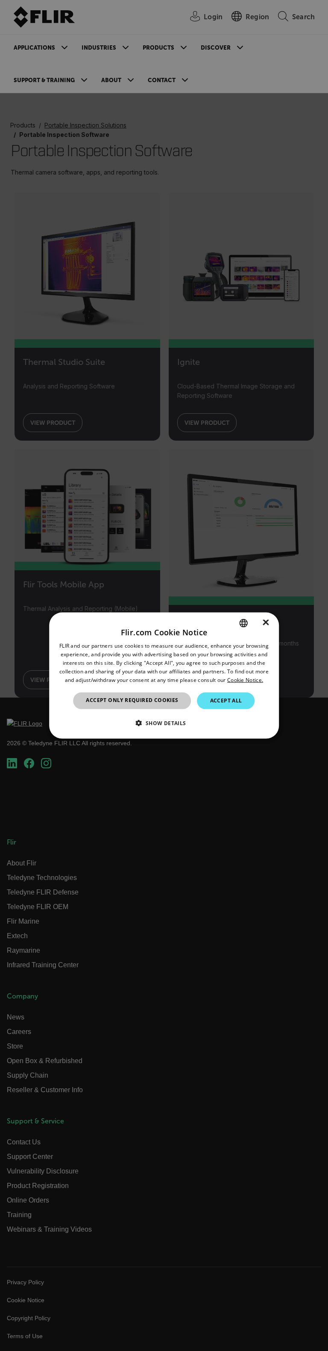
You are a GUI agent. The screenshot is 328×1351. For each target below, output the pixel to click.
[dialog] (164, 676)
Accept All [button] (226, 700)
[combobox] (243, 623)
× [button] (265, 622)
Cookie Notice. (245, 679)
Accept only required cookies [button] (132, 700)
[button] (164, 722)
